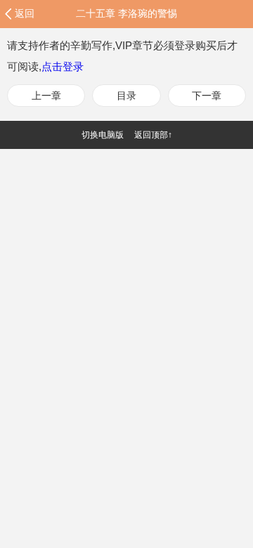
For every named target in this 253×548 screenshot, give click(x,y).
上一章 (46, 95)
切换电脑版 (103, 135)
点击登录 (62, 66)
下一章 (206, 95)
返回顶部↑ (153, 135)
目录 (126, 95)
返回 (24, 13)
